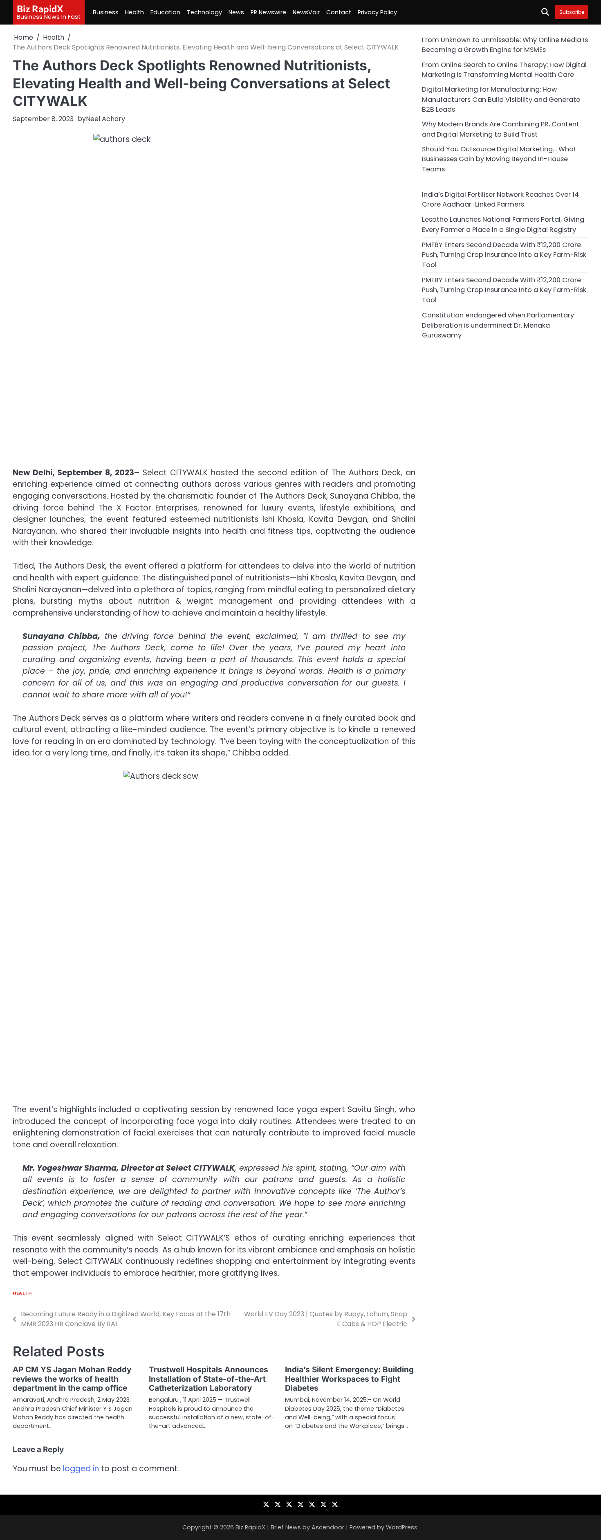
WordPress (401, 1527)
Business (106, 12)
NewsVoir (306, 12)
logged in (81, 1468)
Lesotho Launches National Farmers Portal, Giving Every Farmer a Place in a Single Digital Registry (503, 224)
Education (165, 12)
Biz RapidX (40, 8)
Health (134, 12)
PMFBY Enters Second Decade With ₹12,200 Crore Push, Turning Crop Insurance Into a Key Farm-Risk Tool (504, 255)
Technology (204, 12)
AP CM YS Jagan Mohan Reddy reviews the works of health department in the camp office (72, 1379)
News (236, 12)
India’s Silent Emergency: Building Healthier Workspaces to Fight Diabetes (349, 1379)
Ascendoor (328, 1527)
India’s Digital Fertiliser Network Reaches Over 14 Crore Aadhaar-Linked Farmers (500, 199)
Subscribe (571, 12)
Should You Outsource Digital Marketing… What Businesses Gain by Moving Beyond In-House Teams (499, 159)
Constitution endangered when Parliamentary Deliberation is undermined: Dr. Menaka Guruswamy (498, 325)
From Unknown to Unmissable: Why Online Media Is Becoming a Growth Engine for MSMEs (505, 44)
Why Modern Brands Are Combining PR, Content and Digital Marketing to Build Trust (500, 129)
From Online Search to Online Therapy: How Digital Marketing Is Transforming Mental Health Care (504, 69)
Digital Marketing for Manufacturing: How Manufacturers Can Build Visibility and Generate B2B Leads (501, 99)
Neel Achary (105, 119)
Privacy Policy (377, 12)
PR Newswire (268, 12)
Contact (338, 12)
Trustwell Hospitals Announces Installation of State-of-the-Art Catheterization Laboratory (208, 1379)
